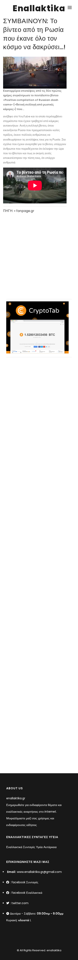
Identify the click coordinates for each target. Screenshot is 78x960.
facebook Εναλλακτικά (26, 893)
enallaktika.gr (15, 798)
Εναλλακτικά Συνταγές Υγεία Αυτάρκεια (31, 847)
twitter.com (19, 903)
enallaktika (53, 950)
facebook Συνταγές (24, 882)
